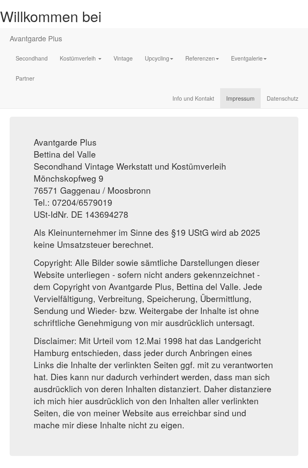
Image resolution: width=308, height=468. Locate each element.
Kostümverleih (78, 58)
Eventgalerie (247, 58)
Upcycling (157, 58)
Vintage (123, 58)
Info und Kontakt (193, 98)
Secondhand (32, 58)
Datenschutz (282, 98)
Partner (25, 78)
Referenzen (200, 58)
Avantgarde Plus (36, 38)
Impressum (240, 98)
